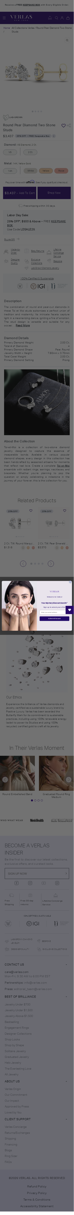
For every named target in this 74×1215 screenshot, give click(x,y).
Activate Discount (54, 619)
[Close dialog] (70, 582)
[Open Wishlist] (70, 610)
